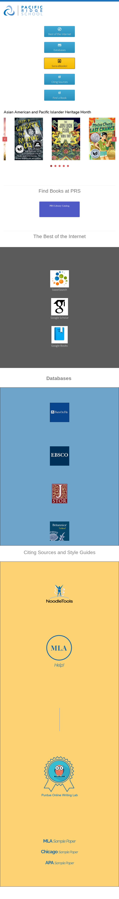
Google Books (59, 345)
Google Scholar (59, 317)
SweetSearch (59, 289)
